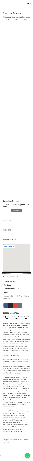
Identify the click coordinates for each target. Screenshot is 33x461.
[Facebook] (5, 305)
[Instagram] (10, 305)
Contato (6, 292)
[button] (27, 455)
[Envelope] (15, 305)
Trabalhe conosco (11, 289)
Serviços (7, 285)
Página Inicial (9, 281)
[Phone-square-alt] (19, 305)
